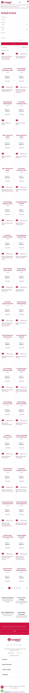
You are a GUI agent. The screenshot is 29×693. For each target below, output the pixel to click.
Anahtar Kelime (4, 17)
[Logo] (6, 2)
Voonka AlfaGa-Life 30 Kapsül (21, 336)
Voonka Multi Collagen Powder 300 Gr (7, 303)
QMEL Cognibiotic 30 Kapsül (7, 169)
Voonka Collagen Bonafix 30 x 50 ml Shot (7, 403)
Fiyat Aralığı (3, 37)
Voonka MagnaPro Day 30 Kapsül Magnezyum (21, 70)
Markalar (2, 27)
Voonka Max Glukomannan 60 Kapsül (7, 437)
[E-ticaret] (14, 692)
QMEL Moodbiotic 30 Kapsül (21, 136)
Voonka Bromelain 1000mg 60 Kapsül (21, 302)
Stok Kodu (3, 32)
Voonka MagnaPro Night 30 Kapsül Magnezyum (7, 103)
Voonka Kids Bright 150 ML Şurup (21, 369)
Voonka (7, 72)
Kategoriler (3, 22)
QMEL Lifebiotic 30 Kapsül (7, 136)
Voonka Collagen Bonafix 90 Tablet (7, 369)
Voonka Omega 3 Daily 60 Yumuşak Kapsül (21, 436)
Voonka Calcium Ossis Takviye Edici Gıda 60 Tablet (7, 503)
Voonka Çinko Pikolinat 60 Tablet (21, 169)
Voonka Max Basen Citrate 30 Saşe (7, 469)
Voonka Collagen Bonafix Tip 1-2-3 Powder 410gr (21, 270)
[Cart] (26, 2)
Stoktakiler (5, 47)
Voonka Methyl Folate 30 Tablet (21, 202)
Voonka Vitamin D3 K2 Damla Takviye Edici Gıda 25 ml (21, 503)
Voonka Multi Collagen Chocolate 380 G (21, 470)
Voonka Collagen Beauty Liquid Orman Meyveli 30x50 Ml (21, 403)
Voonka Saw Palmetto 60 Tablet (7, 236)
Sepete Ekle (7, 81)
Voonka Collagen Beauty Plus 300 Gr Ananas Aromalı (7, 203)
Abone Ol (14, 631)
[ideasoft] (7, 692)
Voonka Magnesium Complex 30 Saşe (21, 236)
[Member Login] (23, 2)
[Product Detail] (24, 54)
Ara (14, 43)
